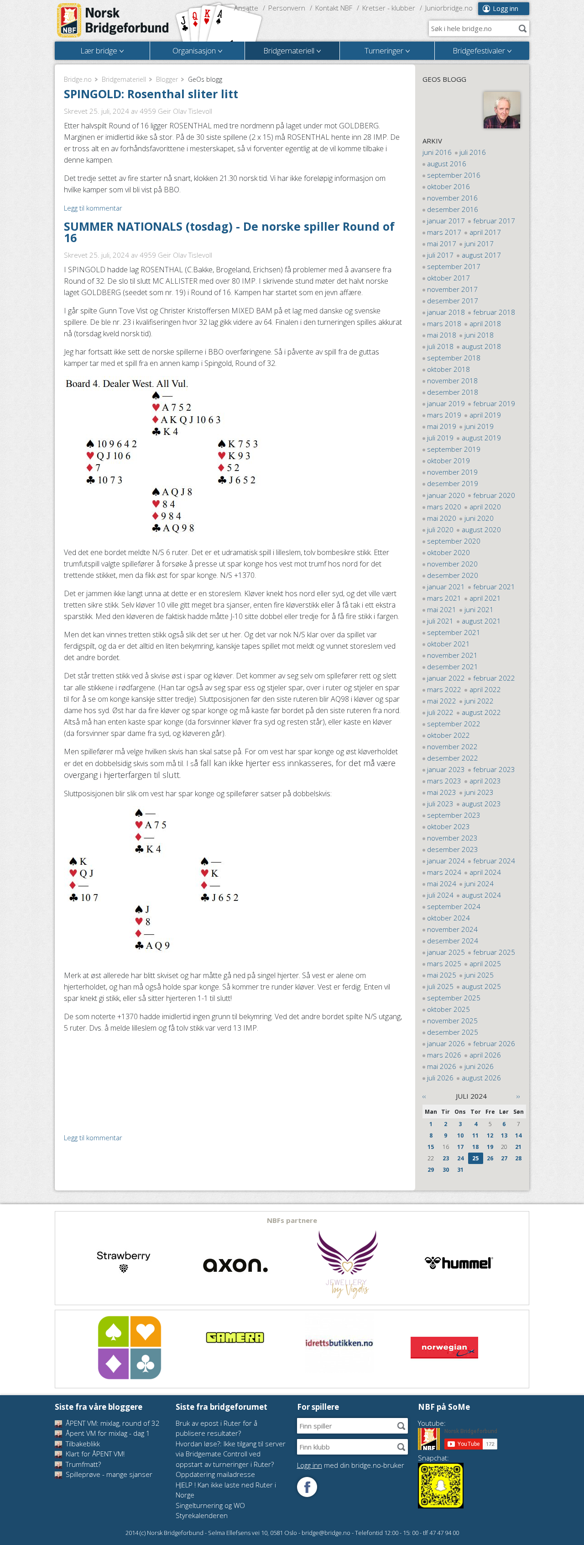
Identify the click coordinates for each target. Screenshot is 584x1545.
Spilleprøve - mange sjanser (108, 1474)
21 (518, 1147)
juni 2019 (479, 426)
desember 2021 (452, 666)
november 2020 (452, 563)
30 (446, 1170)
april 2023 (485, 780)
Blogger (167, 79)
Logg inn (505, 8)
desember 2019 (452, 483)
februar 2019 (494, 403)
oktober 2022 (448, 735)
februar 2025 (494, 952)
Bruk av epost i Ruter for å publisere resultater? (216, 1428)
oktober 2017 (448, 277)
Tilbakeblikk (82, 1443)
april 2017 (485, 232)
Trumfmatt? (82, 1464)
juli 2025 (440, 986)
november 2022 (452, 746)
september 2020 (453, 540)
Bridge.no (78, 79)
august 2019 (481, 437)
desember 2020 (452, 575)
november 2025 (452, 1020)
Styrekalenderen (202, 1515)
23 (446, 1158)
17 (460, 1147)
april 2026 (485, 1054)
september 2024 (453, 906)
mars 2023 (444, 780)
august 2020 (481, 529)
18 (475, 1147)
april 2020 (485, 506)
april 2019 (485, 414)
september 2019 (453, 449)
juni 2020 (479, 518)
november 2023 (452, 837)
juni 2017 (479, 243)
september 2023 (453, 815)
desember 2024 (452, 940)
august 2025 (481, 986)
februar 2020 (494, 495)
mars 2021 (444, 598)
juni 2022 (479, 700)
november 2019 (452, 471)
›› (518, 1096)
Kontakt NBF (333, 7)
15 (431, 1147)
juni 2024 (479, 883)
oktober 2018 (448, 369)
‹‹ (424, 1096)
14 (518, 1135)
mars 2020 (444, 506)
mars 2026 (444, 1054)
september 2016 (453, 175)
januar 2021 (446, 586)
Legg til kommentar (93, 207)
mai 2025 (441, 974)
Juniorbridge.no (449, 7)
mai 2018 (441, 334)
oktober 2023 (448, 826)
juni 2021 (479, 609)
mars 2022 (444, 689)
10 (460, 1135)
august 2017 (481, 254)
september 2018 (453, 357)
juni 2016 (437, 152)
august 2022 (481, 712)
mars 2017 (444, 232)
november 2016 (452, 197)
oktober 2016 (448, 186)
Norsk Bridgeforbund (113, 20)
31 (460, 1170)
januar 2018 (446, 312)
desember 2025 (452, 1032)
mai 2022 (441, 700)
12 (490, 1135)
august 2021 (481, 620)
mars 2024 (444, 872)
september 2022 (453, 723)
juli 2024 (440, 894)
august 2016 (446, 163)
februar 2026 (494, 1043)
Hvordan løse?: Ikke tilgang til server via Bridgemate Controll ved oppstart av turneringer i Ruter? (231, 1454)
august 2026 (481, 1077)
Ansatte (246, 7)
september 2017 (453, 266)
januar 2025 (446, 952)
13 (504, 1135)
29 (431, 1170)
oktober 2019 (448, 460)
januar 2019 (446, 403)
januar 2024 (446, 860)
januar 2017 (446, 220)
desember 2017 (452, 300)
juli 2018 (440, 346)
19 (490, 1147)
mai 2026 (441, 1066)
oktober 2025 (448, 1009)
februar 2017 (494, 220)
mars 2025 (444, 963)
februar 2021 (494, 586)
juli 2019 (440, 437)
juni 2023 (479, 792)
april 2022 (485, 689)
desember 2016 (452, 209)
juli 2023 (440, 803)
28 (518, 1158)
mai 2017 (441, 243)
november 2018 (452, 380)
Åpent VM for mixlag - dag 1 (107, 1433)
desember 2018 (452, 392)
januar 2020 (446, 495)
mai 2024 (441, 883)
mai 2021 (441, 609)
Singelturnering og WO (210, 1505)
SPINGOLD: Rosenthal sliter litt (151, 93)
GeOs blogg (444, 79)
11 (475, 1135)
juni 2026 (479, 1066)
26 (490, 1158)
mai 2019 (441, 426)
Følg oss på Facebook (307, 1487)
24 (460, 1158)
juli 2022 (440, 712)
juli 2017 (440, 254)
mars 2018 (444, 323)
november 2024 (452, 929)
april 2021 (485, 598)
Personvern (286, 7)
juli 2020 (440, 529)
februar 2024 (494, 860)
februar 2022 (494, 678)
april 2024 (485, 872)
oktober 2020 (448, 552)
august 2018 (481, 346)
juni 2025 (479, 974)
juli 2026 (440, 1077)
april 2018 (485, 323)
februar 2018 (494, 312)
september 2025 (453, 997)
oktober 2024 (448, 917)
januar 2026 (446, 1043)
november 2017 (452, 289)
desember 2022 (452, 757)
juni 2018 (479, 334)
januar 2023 (446, 769)
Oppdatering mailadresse (215, 1474)
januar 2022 (446, 678)
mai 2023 (441, 792)
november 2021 (452, 655)
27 (504, 1158)
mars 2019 (444, 414)
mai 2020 (441, 518)
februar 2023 (494, 769)
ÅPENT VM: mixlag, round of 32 (112, 1423)
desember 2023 (452, 849)
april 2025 (485, 963)
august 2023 (481, 803)
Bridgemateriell (124, 79)
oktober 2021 (448, 643)
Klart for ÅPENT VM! (94, 1453)
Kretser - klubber (388, 7)
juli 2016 (472, 152)
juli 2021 (440, 620)
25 (475, 1158)
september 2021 (453, 632)
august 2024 (481, 894)
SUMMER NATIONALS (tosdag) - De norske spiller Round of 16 (229, 231)
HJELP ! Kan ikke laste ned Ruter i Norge (226, 1490)
